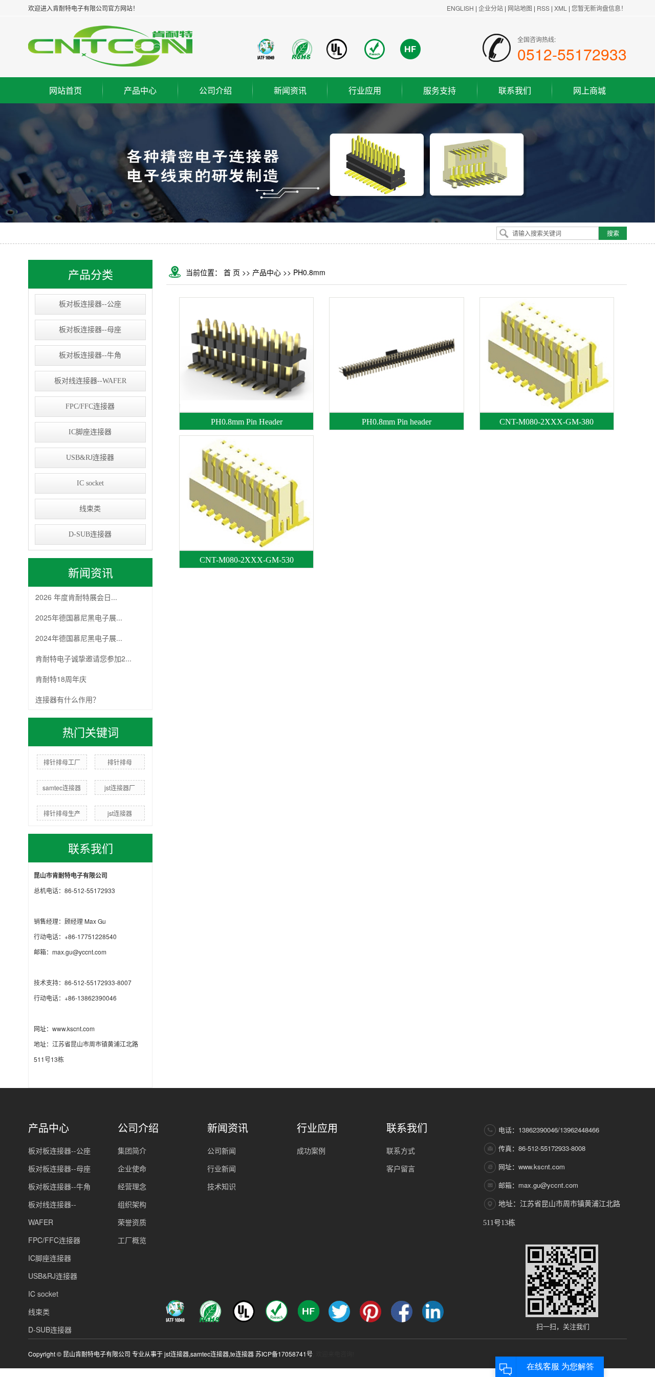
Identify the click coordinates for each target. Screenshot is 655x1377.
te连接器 (242, 1353)
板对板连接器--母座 (90, 330)
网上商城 (589, 90)
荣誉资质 (132, 1222)
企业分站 (490, 8)
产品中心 (140, 90)
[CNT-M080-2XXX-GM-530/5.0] (246, 492)
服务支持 (439, 90)
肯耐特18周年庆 (60, 679)
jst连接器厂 (119, 787)
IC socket (90, 483)
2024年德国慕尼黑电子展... (78, 638)
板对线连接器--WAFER (90, 381)
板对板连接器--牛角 (90, 355)
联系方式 (400, 1150)
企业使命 (132, 1168)
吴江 (621, 1372)
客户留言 (400, 1168)
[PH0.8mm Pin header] (396, 354)
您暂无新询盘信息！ (599, 8)
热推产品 (444, 1372)
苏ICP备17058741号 (284, 1353)
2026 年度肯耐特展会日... (76, 597)
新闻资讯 (290, 90)
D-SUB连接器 (90, 534)
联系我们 (514, 90)
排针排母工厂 (61, 762)
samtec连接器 (61, 787)
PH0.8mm (309, 272)
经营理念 (132, 1186)
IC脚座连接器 (90, 432)
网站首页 (65, 90)
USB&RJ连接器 (90, 457)
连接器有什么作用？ (67, 699)
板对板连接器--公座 (90, 304)
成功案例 (311, 1150)
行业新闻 (221, 1168)
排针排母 (119, 762)
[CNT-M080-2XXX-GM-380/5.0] (546, 354)
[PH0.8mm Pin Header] (246, 354)
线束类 (90, 509)
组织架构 (132, 1204)
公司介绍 (215, 90)
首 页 (232, 272)
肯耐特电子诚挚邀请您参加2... (83, 658)
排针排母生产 (61, 813)
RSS (543, 8)
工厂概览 (132, 1240)
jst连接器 (119, 813)
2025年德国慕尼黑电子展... (78, 617)
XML (560, 8)
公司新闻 (221, 1150)
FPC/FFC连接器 (90, 406)
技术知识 (221, 1186)
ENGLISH (460, 8)
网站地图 (521, 8)
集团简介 (132, 1150)
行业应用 (364, 90)
